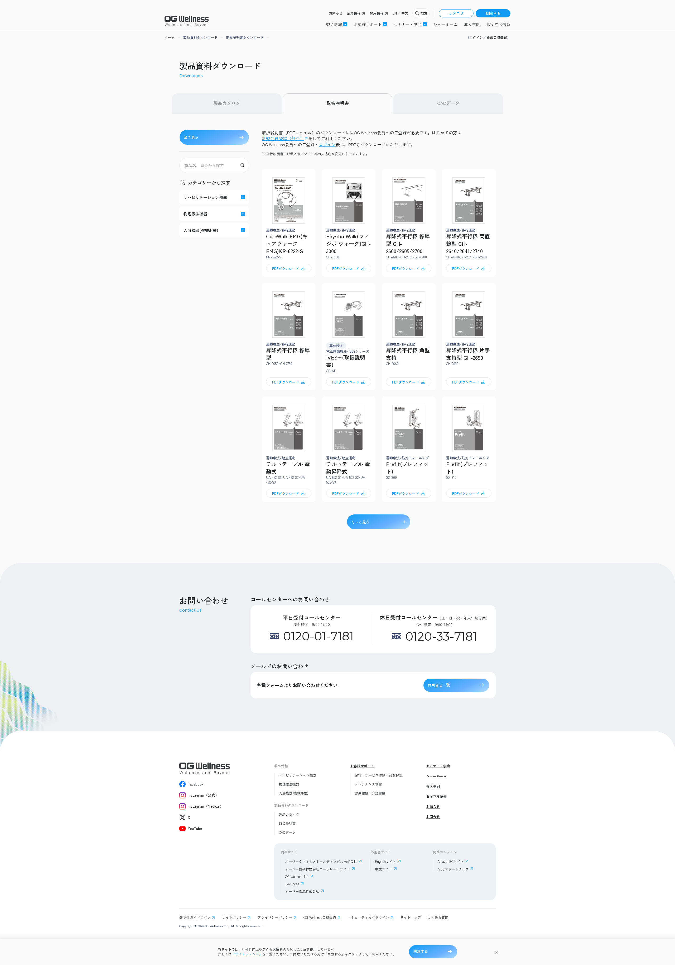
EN (395, 13)
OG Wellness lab (296, 876)
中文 (404, 13)
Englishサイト (385, 861)
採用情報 (376, 13)
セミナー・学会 (438, 766)
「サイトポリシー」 (247, 954)
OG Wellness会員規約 (319, 917)
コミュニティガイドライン (368, 917)
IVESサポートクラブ (453, 869)
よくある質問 (438, 917)
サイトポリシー (234, 917)
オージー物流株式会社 (302, 891)
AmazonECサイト (450, 861)
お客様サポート (368, 24)
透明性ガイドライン (195, 917)
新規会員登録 (496, 37)
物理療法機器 (289, 784)
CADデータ (448, 103)
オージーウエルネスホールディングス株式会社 (321, 861)
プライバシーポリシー (274, 917)
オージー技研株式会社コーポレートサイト (317, 869)
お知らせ (336, 13)
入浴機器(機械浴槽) (293, 793)
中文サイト (383, 869)
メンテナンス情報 (368, 784)
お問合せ (493, 13)
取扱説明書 (337, 103)
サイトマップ (410, 917)
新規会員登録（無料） (283, 138)
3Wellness (292, 883)
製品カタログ (226, 103)
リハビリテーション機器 (297, 775)
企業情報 (353, 13)
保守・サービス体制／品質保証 (379, 775)
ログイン (476, 37)
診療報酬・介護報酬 (370, 793)
